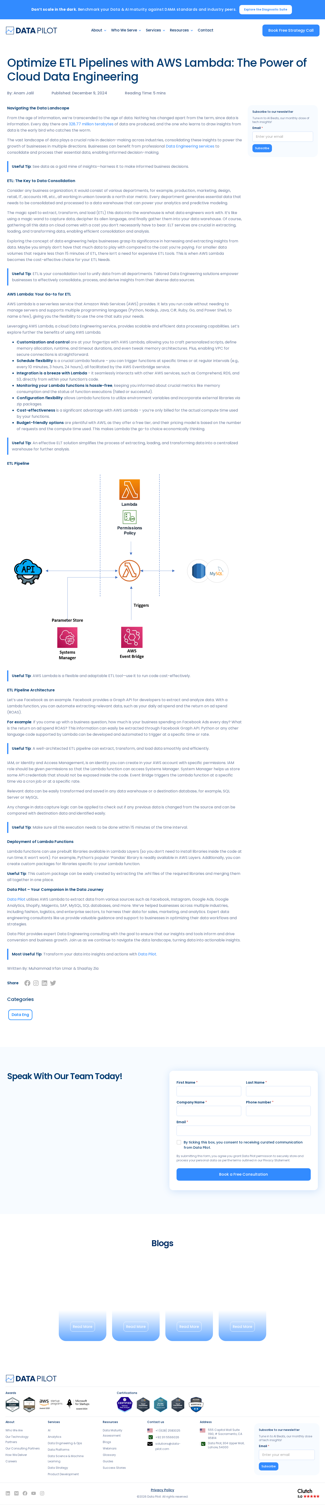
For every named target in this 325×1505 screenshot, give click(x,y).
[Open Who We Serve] (140, 30)
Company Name (192, 1102)
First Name (187, 1082)
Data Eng (20, 1014)
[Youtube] (33, 1493)
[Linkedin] (44, 983)
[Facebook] (27, 983)
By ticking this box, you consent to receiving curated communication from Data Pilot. (243, 1145)
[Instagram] (36, 983)
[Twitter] (53, 983)
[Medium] (16, 1493)
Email (257, 128)
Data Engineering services (190, 146)
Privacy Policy (162, 1490)
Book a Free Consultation (243, 1174)
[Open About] (105, 30)
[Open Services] (164, 30)
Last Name (256, 1082)
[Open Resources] (192, 30)
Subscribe (262, 148)
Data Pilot (16, 899)
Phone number (260, 1102)
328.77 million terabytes (91, 124)
